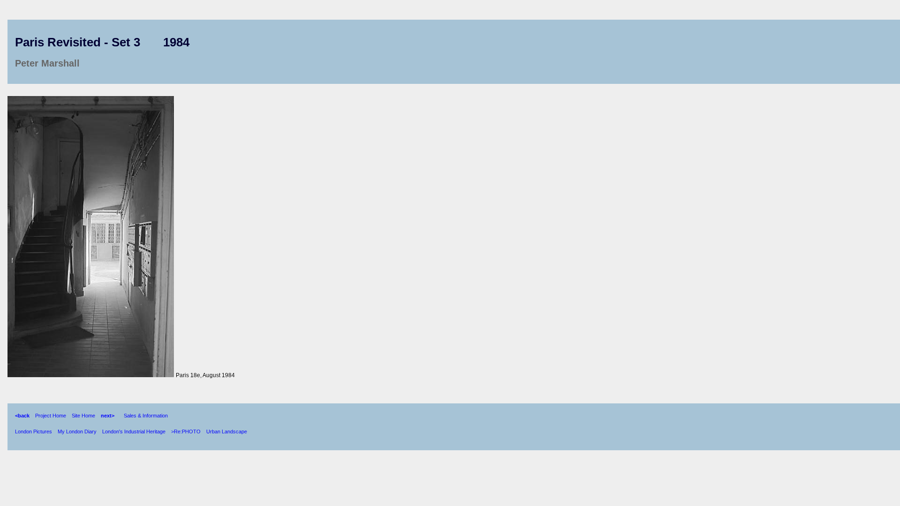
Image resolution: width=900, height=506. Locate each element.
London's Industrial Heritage (133, 431)
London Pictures (33, 431)
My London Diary (77, 431)
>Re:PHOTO (186, 431)
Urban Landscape (226, 431)
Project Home (50, 415)
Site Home (83, 415)
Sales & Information (146, 415)
